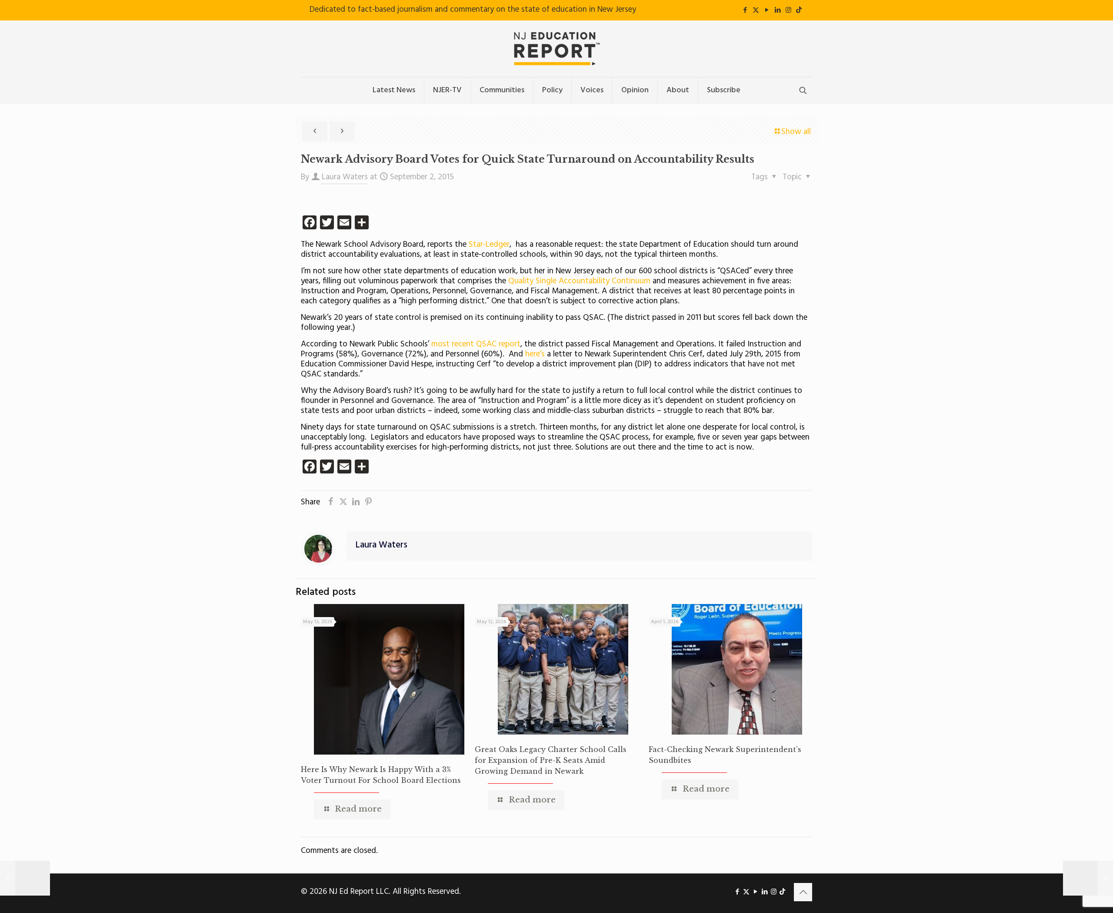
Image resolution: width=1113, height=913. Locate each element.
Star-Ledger (489, 244)
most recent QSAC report (475, 344)
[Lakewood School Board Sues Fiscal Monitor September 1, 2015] (25, 878)
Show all (796, 131)
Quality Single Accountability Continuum (579, 281)
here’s (535, 354)
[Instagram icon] (788, 10)
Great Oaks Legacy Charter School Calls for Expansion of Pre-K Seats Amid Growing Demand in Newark (550, 760)
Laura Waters (345, 177)
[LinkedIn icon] (777, 10)
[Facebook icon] (745, 10)
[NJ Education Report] (556, 48)
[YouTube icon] (766, 10)
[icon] (799, 10)
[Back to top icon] (803, 892)
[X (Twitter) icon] (756, 10)
